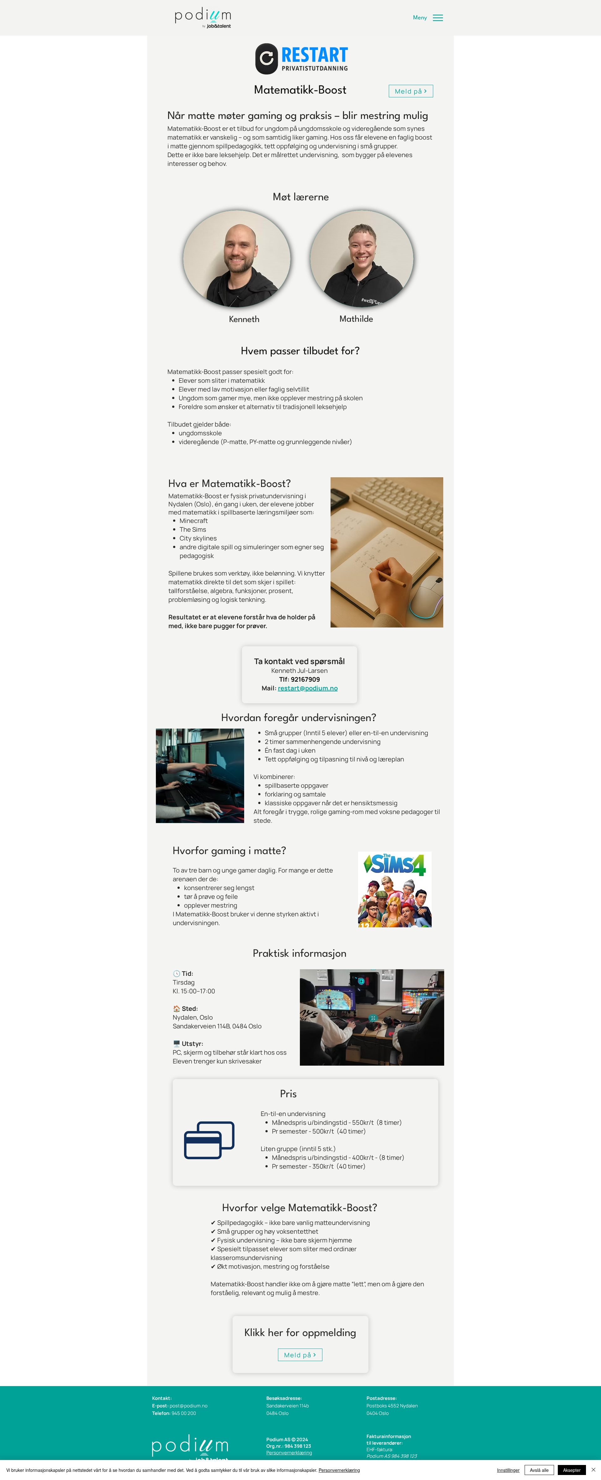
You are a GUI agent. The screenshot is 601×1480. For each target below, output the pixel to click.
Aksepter (572, 1470)
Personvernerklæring (289, 1452)
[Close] (593, 1470)
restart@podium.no (308, 688)
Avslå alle (539, 1470)
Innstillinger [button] (508, 1470)
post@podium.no (189, 1405)
